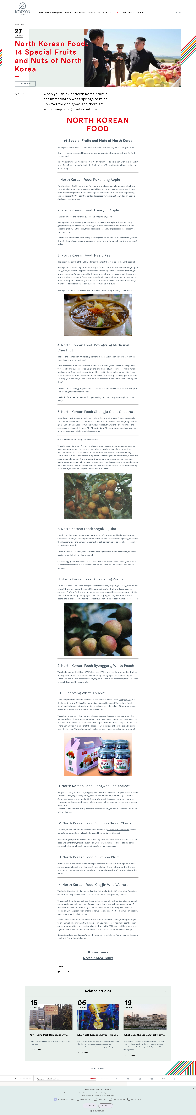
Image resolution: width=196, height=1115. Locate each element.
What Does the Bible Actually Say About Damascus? (154, 1035)
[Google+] (175, 1079)
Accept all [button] (90, 1105)
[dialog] (98, 1100)
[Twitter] (59, 972)
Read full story (35, 1049)
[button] (98, 1111)
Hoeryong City (125, 699)
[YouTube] (152, 1079)
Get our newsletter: (23, 1079)
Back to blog (25, 84)
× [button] (193, 1088)
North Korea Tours (98, 958)
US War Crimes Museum (118, 829)
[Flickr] (163, 1079)
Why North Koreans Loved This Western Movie (104, 1035)
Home (17, 24)
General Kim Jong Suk (109, 703)
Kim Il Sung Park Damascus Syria (48, 1035)
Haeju (60, 262)
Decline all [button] (105, 1105)
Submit (93, 1078)
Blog (22, 24)
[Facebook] (68, 972)
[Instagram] (140, 1079)
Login (179, 12)
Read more (110, 1095)
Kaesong (85, 535)
